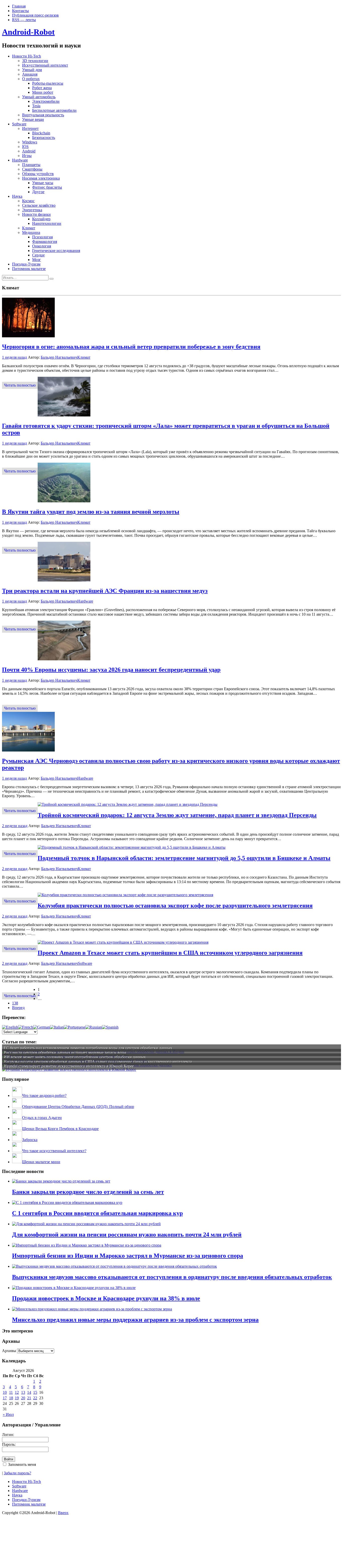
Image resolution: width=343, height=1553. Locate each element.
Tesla (36, 106)
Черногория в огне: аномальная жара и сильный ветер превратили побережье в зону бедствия (131, 346)
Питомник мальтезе (29, 268)
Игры (27, 155)
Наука (17, 196)
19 (17, 1398)
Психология (42, 237)
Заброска (29, 1140)
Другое (38, 192)
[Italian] (57, 1027)
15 (35, 1392)
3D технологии (35, 61)
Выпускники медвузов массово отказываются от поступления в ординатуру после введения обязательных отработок (172, 1277)
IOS (25, 146)
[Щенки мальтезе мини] (17, 1162)
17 (5, 1398)
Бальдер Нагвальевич (59, 357)
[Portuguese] (74, 1027)
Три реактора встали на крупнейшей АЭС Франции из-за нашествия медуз (105, 590)
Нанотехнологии (46, 223)
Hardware (20, 160)
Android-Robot (28, 31)
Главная (19, 6)
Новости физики (36, 214)
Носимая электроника (41, 178)
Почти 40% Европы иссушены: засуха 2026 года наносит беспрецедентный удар (111, 669)
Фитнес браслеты (47, 187)
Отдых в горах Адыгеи (42, 1117)
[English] (10, 1027)
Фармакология (44, 241)
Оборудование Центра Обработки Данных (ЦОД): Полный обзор (78, 1106)
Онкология (41, 246)
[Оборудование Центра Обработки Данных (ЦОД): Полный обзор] (17, 1106)
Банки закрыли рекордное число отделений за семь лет (88, 1192)
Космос (28, 201)
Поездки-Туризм (26, 264)
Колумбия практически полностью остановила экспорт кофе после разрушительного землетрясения (175, 905)
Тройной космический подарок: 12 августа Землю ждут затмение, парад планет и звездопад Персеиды (177, 815)
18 (11, 1398)
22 (35, 1398)
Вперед (18, 1007)
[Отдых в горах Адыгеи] (17, 1117)
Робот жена (42, 88)
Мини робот (42, 92)
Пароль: (9, 1444)
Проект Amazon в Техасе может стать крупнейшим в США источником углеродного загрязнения (170, 952)
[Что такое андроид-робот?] (17, 1095)
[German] (41, 1027)
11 (11, 1392)
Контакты (20, 11)
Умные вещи (33, 119)
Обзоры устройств (38, 174)
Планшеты (31, 165)
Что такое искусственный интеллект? (54, 1151)
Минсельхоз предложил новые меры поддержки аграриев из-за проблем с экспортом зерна (135, 1319)
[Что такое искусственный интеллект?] (17, 1151)
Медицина (31, 232)
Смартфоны (32, 169)
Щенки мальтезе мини (41, 1162)
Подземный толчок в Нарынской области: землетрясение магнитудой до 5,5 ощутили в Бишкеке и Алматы (184, 858)
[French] (25, 1027)
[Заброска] (17, 1140)
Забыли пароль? (17, 1473)
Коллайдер (41, 219)
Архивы (9, 1351)
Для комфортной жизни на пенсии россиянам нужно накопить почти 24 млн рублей (127, 1234)
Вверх (63, 1513)
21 (29, 1398)
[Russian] (93, 1027)
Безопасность (43, 137)
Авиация (29, 74)
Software (19, 124)
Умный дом (32, 70)
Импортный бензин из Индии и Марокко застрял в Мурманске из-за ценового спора (127, 1255)
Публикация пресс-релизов (35, 15)
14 (29, 1392)
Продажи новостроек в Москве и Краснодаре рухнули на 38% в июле (106, 1298)
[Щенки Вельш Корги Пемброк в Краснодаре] (17, 1129)
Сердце (38, 255)
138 (15, 1003)
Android (28, 151)
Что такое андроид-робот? (44, 1095)
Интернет (30, 128)
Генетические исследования (56, 250)
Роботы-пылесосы (47, 83)
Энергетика (32, 210)
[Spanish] (110, 1027)
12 (17, 1392)
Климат (28, 228)
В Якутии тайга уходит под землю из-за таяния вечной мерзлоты (90, 511)
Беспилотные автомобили (54, 110)
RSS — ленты (24, 20)
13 (23, 1392)
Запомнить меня (21, 1464)
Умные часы (42, 183)
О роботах (31, 79)
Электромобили (46, 101)
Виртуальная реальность (43, 115)
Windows (29, 142)
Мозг (36, 259)
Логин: (8, 1434)
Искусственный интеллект (45, 65)
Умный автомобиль (38, 97)
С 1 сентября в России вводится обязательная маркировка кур (97, 1213)
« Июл (8, 1414)
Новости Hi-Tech (26, 56)
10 (5, 1392)
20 (23, 1398)
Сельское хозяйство (38, 205)
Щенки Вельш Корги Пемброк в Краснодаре (60, 1129)
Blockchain (41, 133)
